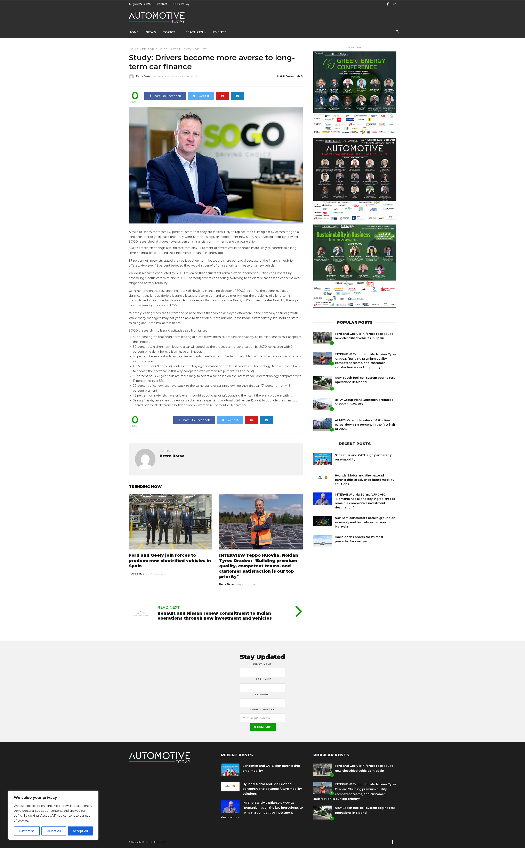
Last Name (262, 679)
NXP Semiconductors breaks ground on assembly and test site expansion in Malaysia (365, 522)
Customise (27, 831)
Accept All (80, 831)
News (151, 32)
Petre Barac (143, 76)
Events (219, 32)
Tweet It (203, 96)
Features (194, 32)
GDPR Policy (180, 4)
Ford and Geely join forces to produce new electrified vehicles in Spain (170, 560)
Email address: (262, 709)
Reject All (54, 831)
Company (262, 694)
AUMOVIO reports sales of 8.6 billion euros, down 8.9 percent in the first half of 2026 (365, 424)
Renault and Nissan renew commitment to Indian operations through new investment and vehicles (215, 616)
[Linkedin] (395, 4)
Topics (169, 32)
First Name (262, 664)
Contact (162, 4)
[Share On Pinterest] (222, 96)
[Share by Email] (237, 96)
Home (134, 32)
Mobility (199, 49)
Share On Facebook (167, 96)
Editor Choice (155, 49)
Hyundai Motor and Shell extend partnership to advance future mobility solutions (364, 480)
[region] (53, 815)
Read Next (169, 607)
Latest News (180, 49)
